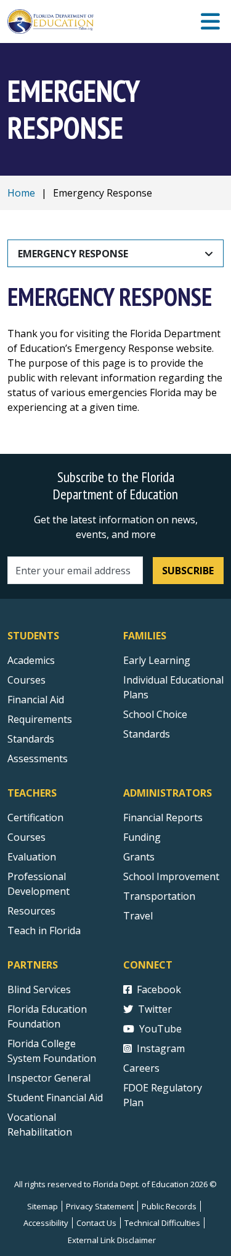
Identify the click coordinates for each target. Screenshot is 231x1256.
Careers (141, 1068)
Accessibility (45, 1222)
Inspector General (49, 1078)
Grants (139, 857)
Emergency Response (73, 253)
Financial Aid (35, 699)
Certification (35, 817)
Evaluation (31, 857)
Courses (26, 680)
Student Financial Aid (55, 1097)
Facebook (159, 989)
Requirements (39, 719)
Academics (31, 660)
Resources (31, 911)
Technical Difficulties (162, 1222)
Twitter (155, 1009)
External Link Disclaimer (112, 1240)
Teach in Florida (44, 930)
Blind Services (39, 989)
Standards (30, 739)
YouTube (160, 1029)
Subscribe (188, 570)
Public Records (169, 1206)
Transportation (159, 896)
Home (21, 193)
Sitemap (42, 1206)
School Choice (155, 714)
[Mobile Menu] (210, 22)
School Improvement (171, 876)
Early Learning (156, 660)
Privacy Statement (100, 1206)
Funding (142, 837)
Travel (138, 915)
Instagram (161, 1048)
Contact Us (96, 1222)
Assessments (37, 758)
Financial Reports (163, 817)
